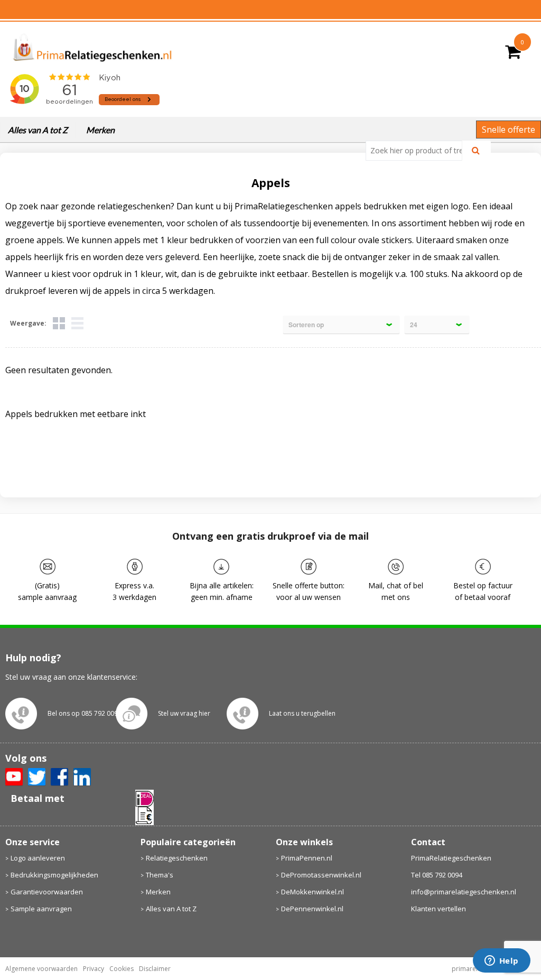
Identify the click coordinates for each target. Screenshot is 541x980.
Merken (100, 130)
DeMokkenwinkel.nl (312, 891)
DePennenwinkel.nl (312, 908)
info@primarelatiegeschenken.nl (463, 891)
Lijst (77, 323)
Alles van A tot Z (38, 130)
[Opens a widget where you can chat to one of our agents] (501, 961)
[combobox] (418, 151)
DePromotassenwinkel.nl (321, 875)
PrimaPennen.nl (306, 858)
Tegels (59, 323)
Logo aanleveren (38, 858)
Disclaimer (155, 968)
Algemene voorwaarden (41, 968)
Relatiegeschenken (177, 858)
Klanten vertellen (438, 908)
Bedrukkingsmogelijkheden (54, 875)
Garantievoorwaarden (47, 891)
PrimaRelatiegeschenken (451, 858)
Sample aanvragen (41, 908)
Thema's (159, 875)
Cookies (121, 968)
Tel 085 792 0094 (436, 875)
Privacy (93, 968)
